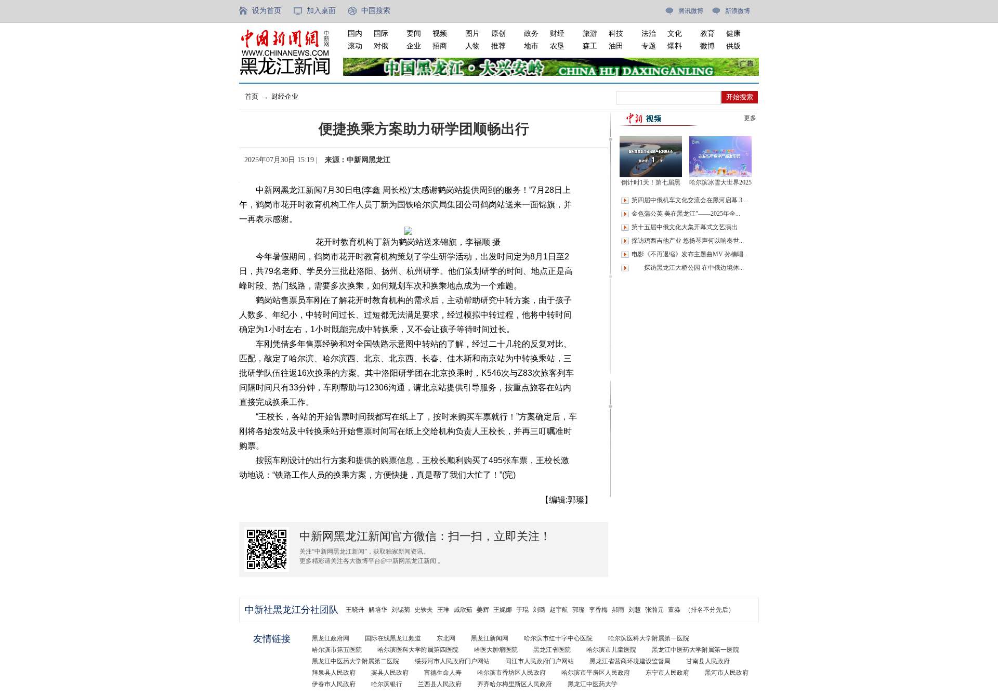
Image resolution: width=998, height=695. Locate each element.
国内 (355, 33)
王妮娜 (502, 609)
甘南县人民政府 (708, 661)
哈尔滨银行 (386, 684)
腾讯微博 (690, 11)
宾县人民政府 (390, 672)
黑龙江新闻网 (489, 638)
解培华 (378, 609)
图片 (472, 33)
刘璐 (539, 609)
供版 (733, 46)
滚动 (355, 46)
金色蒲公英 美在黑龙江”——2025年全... (686, 213)
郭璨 (578, 609)
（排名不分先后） (709, 609)
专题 (648, 46)
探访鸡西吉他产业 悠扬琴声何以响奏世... (688, 240)
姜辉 (483, 609)
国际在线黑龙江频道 (393, 638)
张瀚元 (654, 609)
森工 (590, 46)
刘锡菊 (400, 609)
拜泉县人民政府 (334, 672)
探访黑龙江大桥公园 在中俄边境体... (688, 267)
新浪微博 (737, 11)
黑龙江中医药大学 (593, 684)
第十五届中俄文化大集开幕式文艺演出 (685, 227)
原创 (498, 33)
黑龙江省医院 (552, 649)
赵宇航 (558, 609)
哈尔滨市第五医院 (337, 649)
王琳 (443, 609)
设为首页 (266, 11)
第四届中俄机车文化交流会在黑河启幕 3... (689, 200)
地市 (531, 46)
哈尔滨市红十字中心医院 (558, 638)
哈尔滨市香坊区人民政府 (511, 672)
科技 (616, 33)
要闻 (413, 33)
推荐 (498, 46)
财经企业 (284, 96)
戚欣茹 (463, 609)
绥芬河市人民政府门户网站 (452, 661)
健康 (733, 33)
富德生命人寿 (443, 672)
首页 (251, 96)
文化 (674, 33)
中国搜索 (375, 11)
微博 (707, 46)
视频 (439, 33)
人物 (472, 46)
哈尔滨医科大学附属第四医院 (417, 649)
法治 (648, 33)
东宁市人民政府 (667, 672)
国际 (381, 33)
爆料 (674, 46)
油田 (616, 46)
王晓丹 (355, 609)
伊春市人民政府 (334, 684)
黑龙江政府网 (330, 638)
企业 (413, 46)
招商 (439, 46)
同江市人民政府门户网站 (539, 661)
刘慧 (634, 609)
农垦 (557, 46)
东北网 (446, 638)
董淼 (674, 609)
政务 (531, 33)
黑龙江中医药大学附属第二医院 (355, 661)
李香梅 (598, 609)
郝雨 (618, 609)
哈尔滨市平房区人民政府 (595, 672)
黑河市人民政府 (726, 672)
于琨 (522, 609)
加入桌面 (321, 11)
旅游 (590, 33)
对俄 (381, 46)
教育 (707, 33)
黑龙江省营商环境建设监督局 (630, 661)
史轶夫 (423, 609)
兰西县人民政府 (440, 684)
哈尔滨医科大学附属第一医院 (648, 638)
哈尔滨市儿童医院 (611, 649)
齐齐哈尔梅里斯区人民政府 (514, 684)
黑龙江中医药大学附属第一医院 (695, 649)
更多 (750, 118)
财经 (557, 33)
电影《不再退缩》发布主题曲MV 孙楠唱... (690, 254)
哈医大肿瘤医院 (496, 649)
